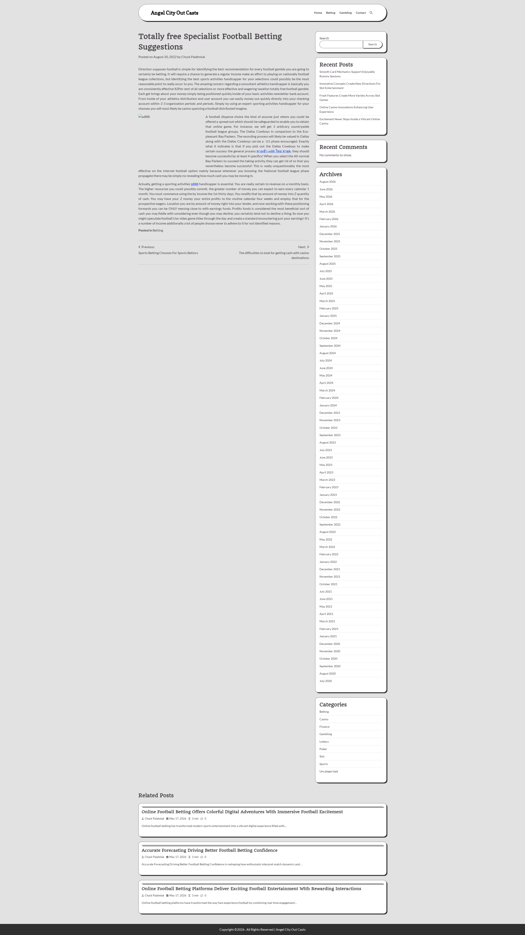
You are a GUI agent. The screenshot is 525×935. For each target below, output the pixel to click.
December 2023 (330, 412)
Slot (322, 756)
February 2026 (329, 219)
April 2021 (326, 614)
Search (324, 38)
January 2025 (328, 315)
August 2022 (328, 532)
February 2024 (329, 397)
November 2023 (330, 420)
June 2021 (326, 599)
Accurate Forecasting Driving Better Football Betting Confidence (209, 850)
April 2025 (326, 293)
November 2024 (330, 330)
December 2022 (330, 502)
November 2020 (330, 651)
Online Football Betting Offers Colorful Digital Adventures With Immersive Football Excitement (242, 811)
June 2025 (326, 278)
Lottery (324, 741)
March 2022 (327, 546)
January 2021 (328, 636)
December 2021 (330, 569)
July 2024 (326, 360)
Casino (324, 719)
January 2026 (328, 226)
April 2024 (326, 382)
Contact (361, 12)
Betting (330, 12)
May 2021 (326, 606)
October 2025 (328, 248)
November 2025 (330, 241)
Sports (324, 764)
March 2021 (327, 621)
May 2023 (326, 464)
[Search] (371, 13)
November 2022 (330, 509)
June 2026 (326, 189)
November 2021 (330, 576)
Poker (323, 749)
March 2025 (327, 301)
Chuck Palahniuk (193, 57)
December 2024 (330, 323)
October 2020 (328, 658)
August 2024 (328, 353)
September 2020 (330, 666)
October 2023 (328, 427)
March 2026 (327, 211)
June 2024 (326, 368)
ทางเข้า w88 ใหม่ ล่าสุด (274, 151)
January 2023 (328, 494)
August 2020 (328, 673)
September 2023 (330, 435)
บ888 (194, 184)
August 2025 (328, 263)
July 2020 (326, 681)
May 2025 (326, 286)
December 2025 (330, 234)
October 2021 (328, 584)
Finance (325, 726)
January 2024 (328, 405)
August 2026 (328, 181)
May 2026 (326, 196)
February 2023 (329, 487)
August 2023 (328, 442)
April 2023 (326, 472)
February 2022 (329, 554)
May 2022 (326, 539)
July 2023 (326, 450)
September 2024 (330, 345)
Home (318, 12)
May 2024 (326, 375)
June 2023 (326, 457)
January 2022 (328, 561)
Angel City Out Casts (174, 12)
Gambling (345, 12)
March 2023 (327, 479)
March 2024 (327, 390)
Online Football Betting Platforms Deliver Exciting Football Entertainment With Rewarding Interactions (251, 888)
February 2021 (329, 629)
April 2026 (326, 204)
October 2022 (328, 517)
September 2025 (330, 256)
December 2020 (330, 643)
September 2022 (330, 524)
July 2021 (326, 591)
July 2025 (326, 271)
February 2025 (329, 308)
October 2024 (328, 338)
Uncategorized (329, 771)
